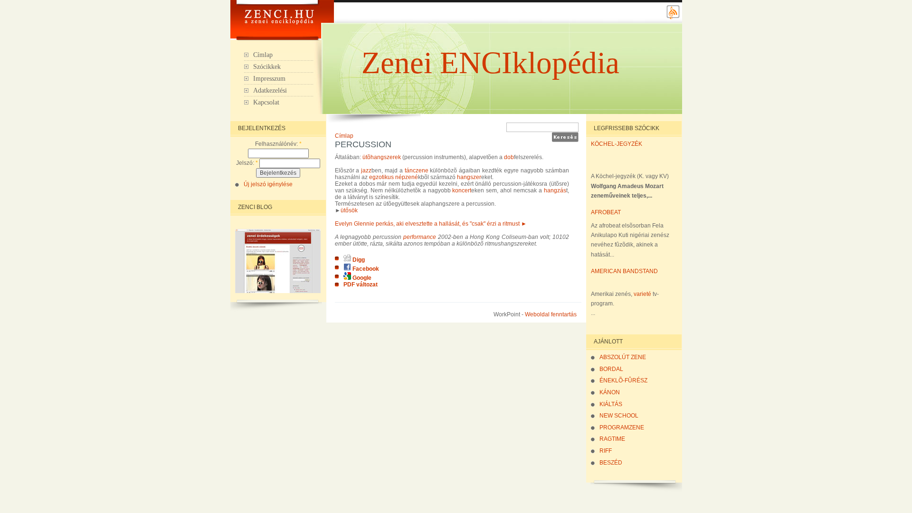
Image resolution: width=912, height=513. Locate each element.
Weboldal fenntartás (551, 314)
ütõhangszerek (381, 157)
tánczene (416, 170)
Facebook (365, 269)
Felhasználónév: (278, 144)
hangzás (555, 190)
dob (509, 157)
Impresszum (269, 78)
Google (361, 278)
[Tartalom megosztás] (673, 18)
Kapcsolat (266, 102)
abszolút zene (622, 357)
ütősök (349, 210)
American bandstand (624, 271)
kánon (609, 392)
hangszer (469, 177)
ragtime (612, 439)
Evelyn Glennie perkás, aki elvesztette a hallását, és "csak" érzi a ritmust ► (431, 223)
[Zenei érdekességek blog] (278, 291)
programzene (621, 427)
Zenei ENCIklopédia (490, 63)
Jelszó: (247, 163)
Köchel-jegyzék (616, 144)
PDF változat (360, 284)
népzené (406, 177)
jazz (366, 170)
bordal (611, 369)
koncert (461, 190)
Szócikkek (267, 66)
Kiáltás (610, 404)
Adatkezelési (270, 90)
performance (419, 237)
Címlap (263, 54)
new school (618, 415)
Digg (358, 259)
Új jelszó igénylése (268, 184)
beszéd (610, 462)
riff (605, 450)
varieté (642, 294)
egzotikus (381, 177)
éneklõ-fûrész (623, 380)
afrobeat (606, 212)
